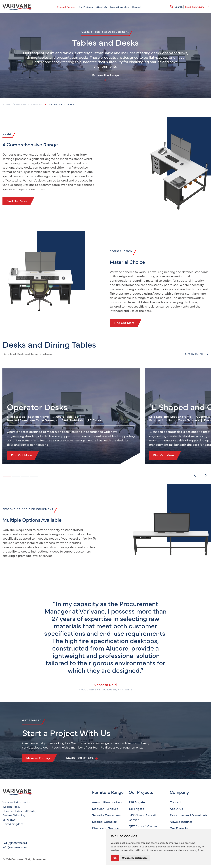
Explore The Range (105, 75)
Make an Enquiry (195, 6)
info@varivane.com (14, 847)
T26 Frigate (137, 802)
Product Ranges (66, 6)
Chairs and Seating (105, 828)
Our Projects (86, 6)
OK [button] (115, 858)
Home (6, 104)
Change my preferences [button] (135, 858)
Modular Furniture (105, 808)
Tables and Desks (61, 104)
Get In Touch (194, 354)
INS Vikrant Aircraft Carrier (142, 817)
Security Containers (106, 815)
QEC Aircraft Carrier (143, 826)
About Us (101, 6)
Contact (136, 6)
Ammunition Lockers (107, 802)
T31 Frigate (136, 808)
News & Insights (119, 6)
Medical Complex (104, 821)
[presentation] (195, 475)
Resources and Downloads (188, 815)
